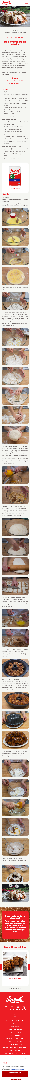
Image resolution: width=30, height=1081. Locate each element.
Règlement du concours (15, 1038)
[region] (15, 1068)
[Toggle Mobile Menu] (26, 3)
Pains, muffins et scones (10, 32)
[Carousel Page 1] (7, 988)
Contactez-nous (15, 1035)
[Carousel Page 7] (20, 988)
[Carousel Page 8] (22, 988)
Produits (15, 1023)
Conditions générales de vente (15, 1047)
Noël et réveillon (21, 32)
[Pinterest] (18, 1010)
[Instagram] (6, 1010)
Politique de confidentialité (15, 1054)
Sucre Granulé (15, 189)
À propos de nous (15, 1032)
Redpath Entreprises (15, 1029)
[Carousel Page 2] (9, 988)
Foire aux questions (15, 1041)
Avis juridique (15, 1051)
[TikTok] (24, 1010)
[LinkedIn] (15, 1016)
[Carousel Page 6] (18, 988)
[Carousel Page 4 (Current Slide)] (14, 988)
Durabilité (15, 1026)
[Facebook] (12, 1010)
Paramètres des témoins (15, 1079)
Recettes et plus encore (15, 1020)
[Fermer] (25, 1058)
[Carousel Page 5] (16, 988)
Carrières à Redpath (15, 1044)
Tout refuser (15, 1075)
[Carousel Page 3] (11, 988)
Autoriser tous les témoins (15, 1072)
